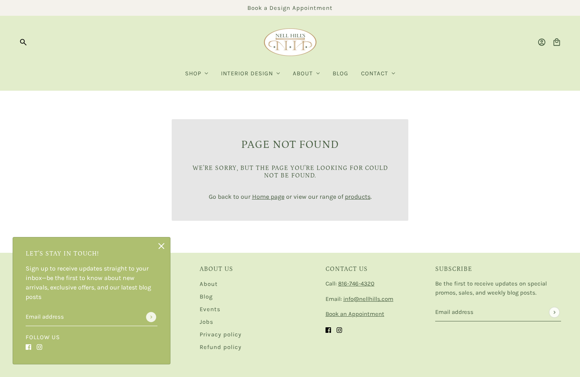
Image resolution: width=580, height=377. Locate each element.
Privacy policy (220, 334)
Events (210, 309)
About (209, 283)
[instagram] (39, 347)
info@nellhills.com (368, 298)
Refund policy (220, 347)
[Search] (23, 42)
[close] (161, 246)
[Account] (541, 42)
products (357, 196)
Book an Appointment (355, 313)
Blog (206, 296)
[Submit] (151, 317)
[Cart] (556, 42)
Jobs (206, 321)
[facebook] (28, 347)
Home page (268, 196)
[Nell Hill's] (290, 42)
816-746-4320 (356, 283)
